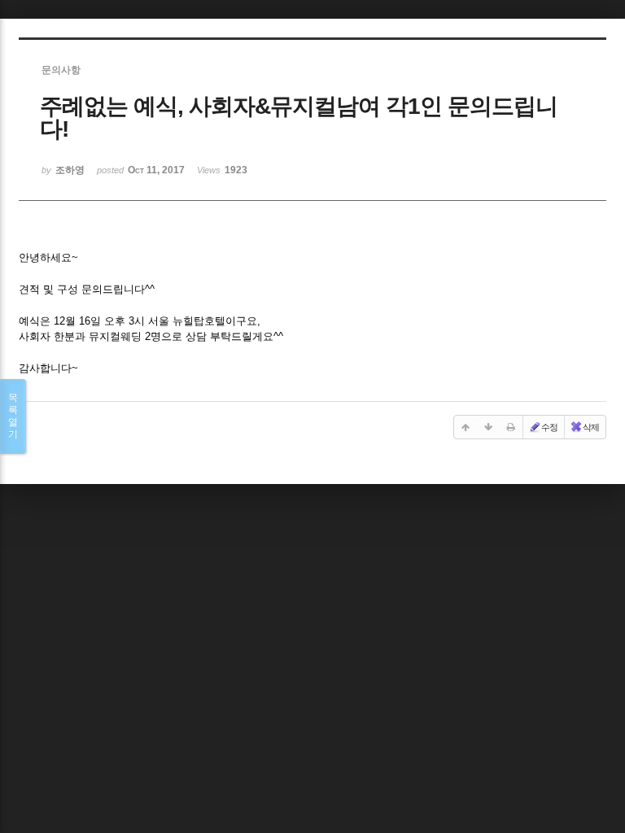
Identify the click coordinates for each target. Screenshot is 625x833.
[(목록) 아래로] (488, 427)
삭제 (591, 427)
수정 (549, 427)
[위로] (465, 427)
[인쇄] (511, 427)
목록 (13, 416)
